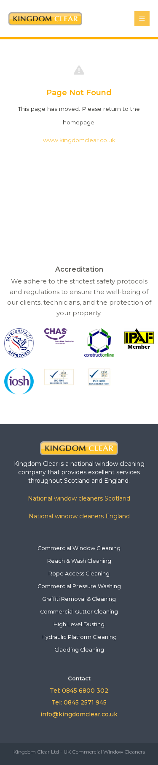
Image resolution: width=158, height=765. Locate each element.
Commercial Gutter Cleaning (79, 611)
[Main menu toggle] (142, 19)
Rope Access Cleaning (79, 573)
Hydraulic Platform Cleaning (79, 637)
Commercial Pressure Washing (79, 586)
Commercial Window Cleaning (79, 548)
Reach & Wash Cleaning (79, 561)
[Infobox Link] (79, 448)
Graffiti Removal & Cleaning (79, 599)
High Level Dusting (79, 624)
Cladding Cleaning (79, 650)
